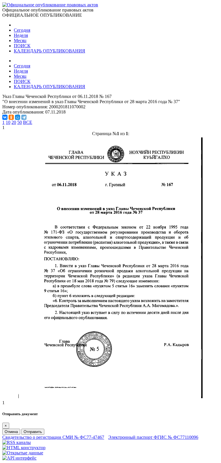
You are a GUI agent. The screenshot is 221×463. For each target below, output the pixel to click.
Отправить (33, 432)
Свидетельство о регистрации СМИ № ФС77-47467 (53, 437)
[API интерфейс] (19, 458)
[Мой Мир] (17, 117)
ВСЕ (27, 122)
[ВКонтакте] (4, 117)
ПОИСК (22, 45)
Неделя (21, 35)
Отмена (11, 432)
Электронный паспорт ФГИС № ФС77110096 (153, 437)
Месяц (20, 40)
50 (19, 122)
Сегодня (22, 30)
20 (14, 122)
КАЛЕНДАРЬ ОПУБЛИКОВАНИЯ (49, 50)
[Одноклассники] (11, 117)
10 (8, 122)
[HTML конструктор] (23, 447)
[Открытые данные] (22, 452)
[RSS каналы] (16, 442)
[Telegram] (23, 117)
